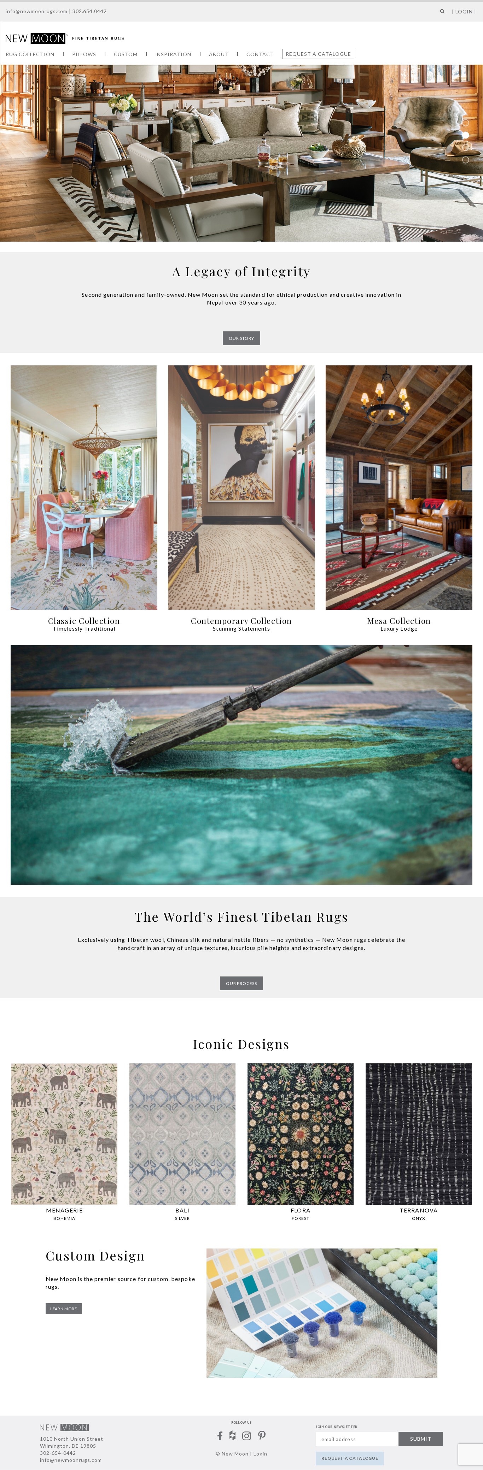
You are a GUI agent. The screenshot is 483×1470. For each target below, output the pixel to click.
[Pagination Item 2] (465, 134)
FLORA (300, 1210)
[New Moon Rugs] (65, 37)
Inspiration (173, 54)
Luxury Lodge (399, 628)
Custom (126, 54)
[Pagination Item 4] (465, 159)
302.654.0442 (89, 11)
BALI (182, 1210)
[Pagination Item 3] (465, 147)
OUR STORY (241, 338)
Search (440, 14)
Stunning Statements (241, 628)
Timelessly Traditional (84, 628)
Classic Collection (84, 620)
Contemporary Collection (241, 620)
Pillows (84, 54)
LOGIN (464, 11)
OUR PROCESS (241, 983)
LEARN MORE (63, 1308)
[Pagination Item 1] (465, 122)
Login (260, 1454)
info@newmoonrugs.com (37, 11)
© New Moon (232, 1454)
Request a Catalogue (318, 54)
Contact (260, 54)
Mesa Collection (399, 620)
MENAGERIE (64, 1210)
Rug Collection (30, 54)
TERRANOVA (419, 1210)
